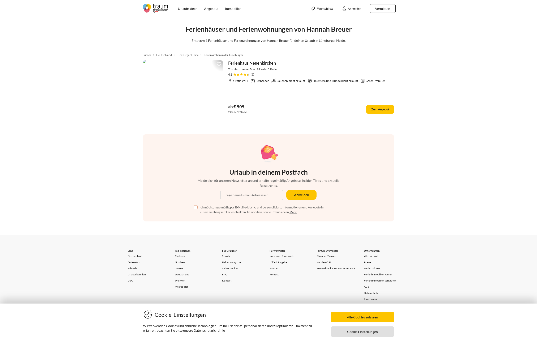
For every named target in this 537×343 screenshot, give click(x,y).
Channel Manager (327, 256)
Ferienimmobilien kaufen (378, 274)
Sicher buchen (230, 268)
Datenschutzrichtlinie (209, 330)
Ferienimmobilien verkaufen (380, 280)
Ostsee (179, 268)
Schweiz (132, 268)
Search (226, 256)
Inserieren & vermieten (282, 256)
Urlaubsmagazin (231, 262)
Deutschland (164, 55)
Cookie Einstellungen (362, 332)
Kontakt (226, 280)
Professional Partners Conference (336, 268)
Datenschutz (371, 293)
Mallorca (180, 256)
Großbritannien (137, 274)
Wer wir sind (371, 256)
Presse (367, 262)
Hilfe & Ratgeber (279, 262)
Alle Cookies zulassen (362, 317)
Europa (147, 55)
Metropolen (182, 286)
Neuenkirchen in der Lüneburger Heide (224, 55)
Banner (274, 268)
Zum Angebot (380, 109)
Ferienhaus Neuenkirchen (252, 62)
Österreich (134, 262)
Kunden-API (324, 262)
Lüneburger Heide (187, 55)
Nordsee (180, 262)
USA (130, 280)
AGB (366, 286)
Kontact (274, 274)
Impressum (370, 299)
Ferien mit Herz (373, 268)
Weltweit (180, 280)
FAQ (224, 274)
